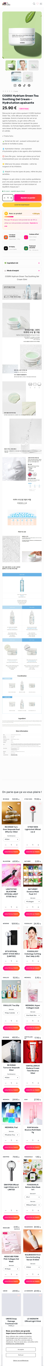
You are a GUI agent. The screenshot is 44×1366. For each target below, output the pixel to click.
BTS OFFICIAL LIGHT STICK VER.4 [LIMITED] (11, 954)
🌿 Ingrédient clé (11, 263)
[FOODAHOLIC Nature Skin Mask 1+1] (32, 1170)
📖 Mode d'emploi (11, 271)
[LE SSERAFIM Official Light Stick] (32, 1304)
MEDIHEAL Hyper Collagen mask (32, 1006)
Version (32, 898)
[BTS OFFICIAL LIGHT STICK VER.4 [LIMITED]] (11, 937)
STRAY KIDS (28, 799)
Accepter (21, 1349)
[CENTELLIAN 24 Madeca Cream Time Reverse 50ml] (32, 1051)
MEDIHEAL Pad (11, 1127)
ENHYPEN (6, 1157)
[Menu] (41, 4)
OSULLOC (6, 977)
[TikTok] (24, 85)
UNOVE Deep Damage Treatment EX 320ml (11, 1322)
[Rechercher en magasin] (34, 4)
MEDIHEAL (27, 977)
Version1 (33, 1194)
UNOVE (5, 1291)
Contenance (11, 836)
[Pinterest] (29, 85)
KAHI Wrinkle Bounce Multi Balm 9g (33, 1130)
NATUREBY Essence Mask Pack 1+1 (33, 891)
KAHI (25, 1099)
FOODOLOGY (28, 923)
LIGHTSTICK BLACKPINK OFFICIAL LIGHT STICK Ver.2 (11, 893)
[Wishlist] (37, 4)
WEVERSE (6, 923)
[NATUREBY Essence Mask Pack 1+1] (32, 875)
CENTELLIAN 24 (28, 1037)
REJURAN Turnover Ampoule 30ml (11, 1067)
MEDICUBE (6, 1228)
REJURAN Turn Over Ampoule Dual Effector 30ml (11, 829)
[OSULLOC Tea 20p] (11, 991)
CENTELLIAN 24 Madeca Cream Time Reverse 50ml (33, 1069)
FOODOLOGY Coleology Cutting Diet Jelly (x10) (33, 954)
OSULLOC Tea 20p (11, 1005)
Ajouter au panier (28, 198)
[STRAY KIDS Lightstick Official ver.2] (32, 813)
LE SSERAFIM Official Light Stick (33, 1320)
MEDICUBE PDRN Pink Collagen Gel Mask (11, 1259)
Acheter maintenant (22, 205)
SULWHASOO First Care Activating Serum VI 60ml (33, 1257)
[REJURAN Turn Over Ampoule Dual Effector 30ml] (11, 813)
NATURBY (27, 861)
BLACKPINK (6, 861)
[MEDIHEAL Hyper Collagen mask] (32, 991)
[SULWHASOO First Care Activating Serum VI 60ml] (32, 1240)
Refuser (21, 1355)
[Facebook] (19, 85)
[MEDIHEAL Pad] (11, 1113)
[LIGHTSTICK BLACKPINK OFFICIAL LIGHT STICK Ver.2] (11, 875)
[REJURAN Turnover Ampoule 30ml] (11, 1051)
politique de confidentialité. (15, 1343)
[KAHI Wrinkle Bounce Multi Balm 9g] (32, 1113)
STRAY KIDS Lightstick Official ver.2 (33, 829)
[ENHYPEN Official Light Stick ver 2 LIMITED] (11, 1170)
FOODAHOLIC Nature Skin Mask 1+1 (32, 1187)
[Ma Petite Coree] (6, 4)
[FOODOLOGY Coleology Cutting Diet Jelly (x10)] (32, 937)
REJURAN (6, 799)
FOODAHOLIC (28, 1157)
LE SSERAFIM (28, 1291)
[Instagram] (15, 85)
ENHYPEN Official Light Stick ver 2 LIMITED (11, 1187)
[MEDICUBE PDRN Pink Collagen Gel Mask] (11, 1242)
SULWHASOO (28, 1227)
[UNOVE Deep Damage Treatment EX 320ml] (11, 1304)
